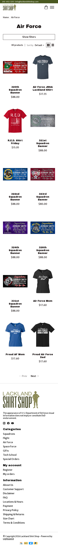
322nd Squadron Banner (15, 197)
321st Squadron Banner (42, 143)
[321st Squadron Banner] (42, 120)
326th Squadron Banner (42, 250)
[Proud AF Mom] (15, 334)
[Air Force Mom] (42, 281)
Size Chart (8, 518)
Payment (8, 505)
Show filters (29, 36)
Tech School (10, 454)
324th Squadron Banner (15, 250)
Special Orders (11, 459)
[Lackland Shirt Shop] (9, 7)
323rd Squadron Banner (42, 197)
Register (7, 469)
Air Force (8, 442)
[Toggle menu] (52, 7)
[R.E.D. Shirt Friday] (15, 120)
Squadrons (9, 433)
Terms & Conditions (14, 522)
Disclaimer (9, 493)
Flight (6, 438)
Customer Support (13, 489)
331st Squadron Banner (15, 304)
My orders (9, 473)
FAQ (5, 497)
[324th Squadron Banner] (15, 227)
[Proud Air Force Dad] (42, 334)
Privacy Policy (10, 510)
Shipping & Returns (13, 514)
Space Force (9, 446)
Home (6, 17)
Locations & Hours (13, 501)
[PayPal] (26, 543)
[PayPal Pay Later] (35, 543)
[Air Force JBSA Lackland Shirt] (42, 67)
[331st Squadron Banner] (15, 281)
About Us (8, 484)
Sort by (30, 45)
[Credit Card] (21, 543)
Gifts (6, 450)
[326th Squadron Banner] (42, 227)
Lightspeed (8, 539)
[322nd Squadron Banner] (15, 174)
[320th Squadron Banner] (15, 67)
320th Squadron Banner (15, 90)
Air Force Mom (42, 301)
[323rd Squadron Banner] (42, 174)
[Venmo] (31, 543)
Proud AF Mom (15, 354)
